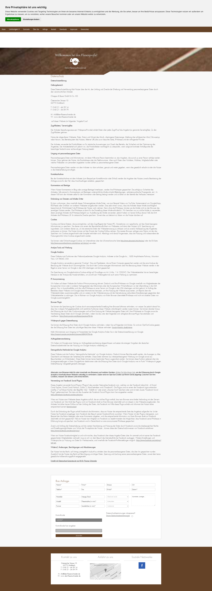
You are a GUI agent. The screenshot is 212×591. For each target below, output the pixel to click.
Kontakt (53, 29)
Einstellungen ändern (31, 19)
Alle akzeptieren (13, 19)
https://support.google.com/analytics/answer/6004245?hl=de (71, 334)
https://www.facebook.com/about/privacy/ (65, 431)
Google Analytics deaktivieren (122, 327)
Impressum (73, 29)
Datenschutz (85, 29)
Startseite (26, 29)
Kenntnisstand (71, 407)
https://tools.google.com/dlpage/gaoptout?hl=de (76, 316)
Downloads (63, 29)
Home (4, 29)
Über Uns (36, 29)
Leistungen (14, 29)
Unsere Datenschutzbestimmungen (118, 516)
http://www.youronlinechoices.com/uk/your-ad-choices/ (70, 243)
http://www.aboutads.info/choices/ (132, 241)
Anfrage (45, 29)
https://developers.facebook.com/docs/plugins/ (67, 395)
